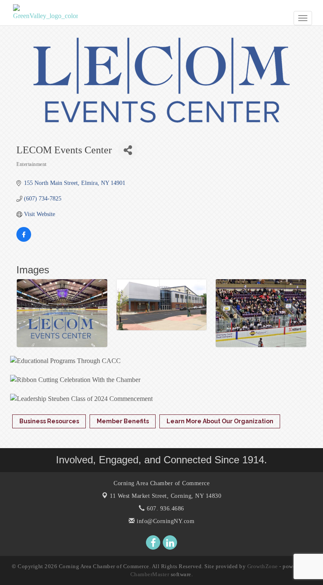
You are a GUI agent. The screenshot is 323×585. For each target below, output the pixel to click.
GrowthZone (262, 566)
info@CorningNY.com (164, 521)
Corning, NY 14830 (165, 496)
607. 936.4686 (164, 508)
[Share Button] (127, 150)
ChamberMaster (149, 574)
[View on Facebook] (23, 240)
